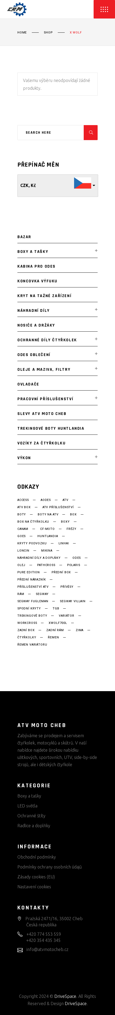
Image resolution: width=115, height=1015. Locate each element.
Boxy (65, 521)
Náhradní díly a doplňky (39, 558)
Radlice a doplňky (33, 825)
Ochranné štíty (31, 815)
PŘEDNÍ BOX (61, 572)
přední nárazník (31, 579)
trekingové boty (32, 615)
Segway (42, 594)
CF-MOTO (47, 529)
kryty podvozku (32, 543)
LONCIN (23, 550)
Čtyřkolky (26, 637)
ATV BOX (24, 507)
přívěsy (67, 587)
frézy (71, 529)
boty (21, 514)
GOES (21, 536)
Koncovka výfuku (37, 281)
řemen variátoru (32, 644)
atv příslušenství (58, 507)
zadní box (25, 630)
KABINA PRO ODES (36, 266)
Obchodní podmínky (36, 857)
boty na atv (48, 514)
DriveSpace (65, 996)
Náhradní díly (33, 310)
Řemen (53, 637)
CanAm (22, 529)
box (73, 514)
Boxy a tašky (32, 251)
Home (22, 32)
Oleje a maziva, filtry (43, 369)
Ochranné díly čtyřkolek (47, 340)
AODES (46, 500)
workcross (27, 623)
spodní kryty (29, 608)
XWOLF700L (58, 623)
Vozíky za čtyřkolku (41, 443)
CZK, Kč (28, 185)
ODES (76, 558)
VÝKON (24, 458)
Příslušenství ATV (33, 587)
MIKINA (46, 550)
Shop (48, 32)
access (23, 500)
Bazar (24, 237)
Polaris (73, 565)
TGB (56, 608)
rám (20, 594)
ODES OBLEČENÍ (34, 355)
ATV (65, 500)
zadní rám (55, 630)
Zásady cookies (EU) (36, 876)
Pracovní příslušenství (45, 399)
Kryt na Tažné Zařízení (44, 296)
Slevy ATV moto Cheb (41, 414)
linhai (64, 543)
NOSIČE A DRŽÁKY (36, 325)
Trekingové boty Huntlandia (51, 428)
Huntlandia (47, 536)
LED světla (27, 805)
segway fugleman (32, 601)
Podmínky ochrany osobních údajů (49, 866)
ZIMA (79, 630)
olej (21, 565)
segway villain (73, 601)
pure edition (28, 572)
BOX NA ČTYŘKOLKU (33, 521)
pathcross (46, 565)
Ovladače (28, 384)
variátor (66, 615)
